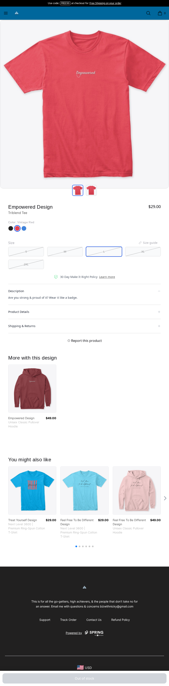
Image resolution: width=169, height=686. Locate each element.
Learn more (107, 277)
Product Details (18, 312)
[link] (32, 389)
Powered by (74, 633)
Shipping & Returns (21, 326)
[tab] (78, 190)
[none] (147, 243)
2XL (26, 264)
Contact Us (93, 619)
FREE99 (65, 3)
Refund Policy (120, 619)
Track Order (68, 619)
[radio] (26, 251)
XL (142, 251)
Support (44, 619)
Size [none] (11, 243)
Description (16, 291)
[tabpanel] (84, 104)
